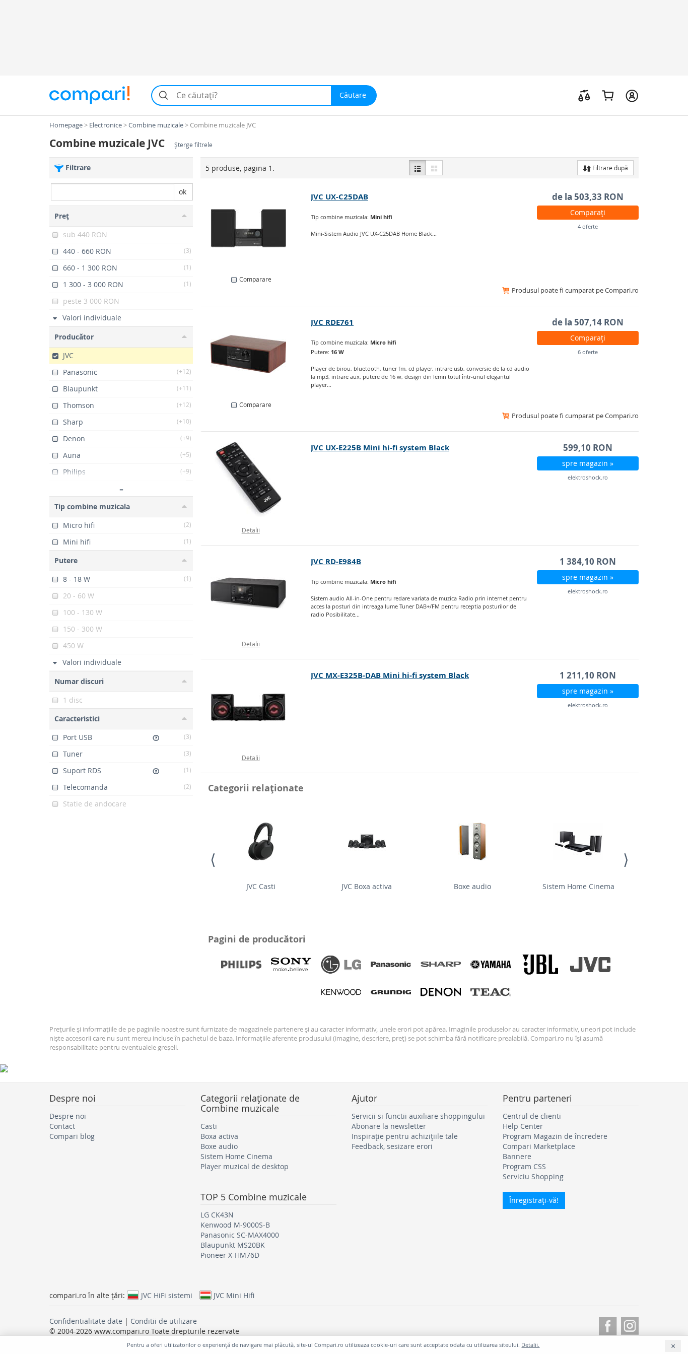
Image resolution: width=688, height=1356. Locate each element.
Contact (62, 1126)
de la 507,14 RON (588, 322)
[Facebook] (607, 1324)
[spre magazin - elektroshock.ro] (256, 479)
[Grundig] (391, 992)
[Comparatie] (584, 95)
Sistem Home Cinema (578, 886)
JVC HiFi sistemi (166, 1295)
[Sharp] (441, 965)
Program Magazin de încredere (555, 1136)
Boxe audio (472, 886)
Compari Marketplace (539, 1146)
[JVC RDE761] (256, 354)
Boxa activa (219, 1136)
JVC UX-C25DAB (339, 196)
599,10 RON (587, 447)
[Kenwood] (341, 992)
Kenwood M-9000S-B (235, 1225)
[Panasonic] (391, 965)
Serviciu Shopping (533, 1176)
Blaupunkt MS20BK (232, 1245)
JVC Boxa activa (366, 886)
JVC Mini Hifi (234, 1295)
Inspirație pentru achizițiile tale (405, 1136)
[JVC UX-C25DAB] (256, 228)
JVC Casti (261, 886)
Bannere (517, 1156)
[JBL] (540, 965)
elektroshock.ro (588, 477)
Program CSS (524, 1166)
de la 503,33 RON (588, 196)
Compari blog (72, 1136)
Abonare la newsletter (389, 1126)
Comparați (587, 212)
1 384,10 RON (588, 561)
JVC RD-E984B (336, 561)
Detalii (251, 530)
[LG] (341, 965)
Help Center (523, 1126)
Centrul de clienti (532, 1116)
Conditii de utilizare (163, 1321)
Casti (208, 1126)
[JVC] (590, 965)
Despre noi (67, 1116)
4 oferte (588, 226)
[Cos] (607, 95)
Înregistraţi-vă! (534, 1200)
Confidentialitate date (85, 1321)
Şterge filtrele (193, 145)
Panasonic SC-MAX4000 (239, 1235)
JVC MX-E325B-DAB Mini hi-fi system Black (390, 675)
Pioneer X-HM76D (229, 1255)
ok (182, 191)
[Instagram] (630, 1324)
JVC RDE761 (332, 322)
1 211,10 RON (588, 675)
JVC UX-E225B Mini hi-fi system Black (380, 447)
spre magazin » (587, 463)
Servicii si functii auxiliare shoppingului (418, 1116)
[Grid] (434, 167)
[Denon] (441, 992)
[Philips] (241, 965)
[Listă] (417, 167)
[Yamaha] (490, 965)
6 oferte (588, 352)
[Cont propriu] (632, 95)
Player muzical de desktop (244, 1166)
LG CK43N (217, 1214)
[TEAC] (490, 992)
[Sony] (291, 965)
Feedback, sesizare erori (392, 1146)
